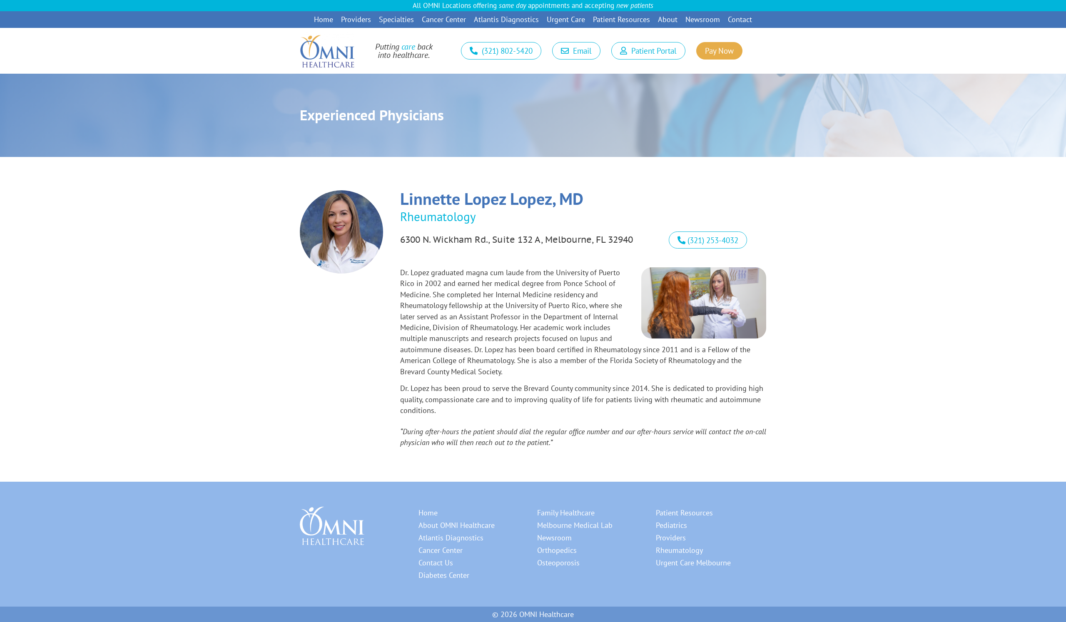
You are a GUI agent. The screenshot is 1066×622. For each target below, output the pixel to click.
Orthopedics (557, 550)
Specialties (396, 19)
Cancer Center (444, 19)
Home (323, 19)
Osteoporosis (558, 562)
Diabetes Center (443, 575)
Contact (740, 19)
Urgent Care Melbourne (693, 562)
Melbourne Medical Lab (575, 525)
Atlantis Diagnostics (506, 19)
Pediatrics (671, 525)
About (667, 19)
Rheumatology (679, 550)
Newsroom (702, 19)
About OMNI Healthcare (456, 525)
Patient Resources (621, 19)
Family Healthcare (566, 513)
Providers (356, 19)
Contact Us (435, 562)
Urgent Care (566, 19)
